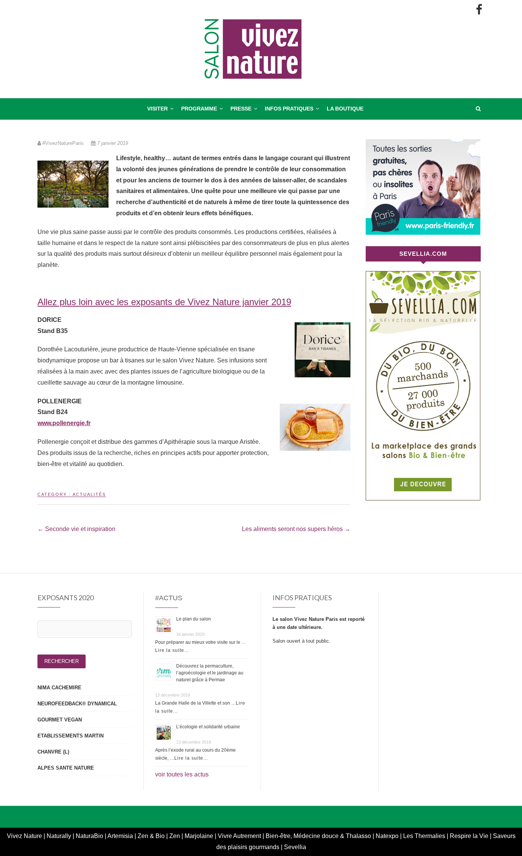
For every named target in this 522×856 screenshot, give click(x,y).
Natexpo (388, 836)
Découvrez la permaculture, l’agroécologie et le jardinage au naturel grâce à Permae (209, 672)
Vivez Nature (25, 836)
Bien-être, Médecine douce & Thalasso (318, 836)
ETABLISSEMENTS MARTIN (70, 736)
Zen (175, 836)
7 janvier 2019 (112, 143)
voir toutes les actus (182, 774)
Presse (240, 109)
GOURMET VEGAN (59, 720)
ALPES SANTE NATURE (65, 768)
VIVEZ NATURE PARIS (73, 102)
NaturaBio (90, 836)
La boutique (345, 109)
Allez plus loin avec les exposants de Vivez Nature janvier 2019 (164, 302)
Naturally (60, 836)
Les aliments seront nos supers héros (296, 529)
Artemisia (121, 836)
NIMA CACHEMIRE (59, 687)
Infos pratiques (289, 109)
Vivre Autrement (240, 836)
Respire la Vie (469, 836)
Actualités (89, 494)
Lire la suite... (172, 650)
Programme (199, 109)
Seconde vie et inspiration (76, 529)
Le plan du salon (193, 619)
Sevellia (295, 847)
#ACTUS (168, 598)
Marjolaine (200, 836)
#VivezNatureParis (63, 143)
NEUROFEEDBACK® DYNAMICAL (77, 704)
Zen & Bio (152, 836)
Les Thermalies (424, 836)
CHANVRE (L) (53, 752)
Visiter (157, 109)
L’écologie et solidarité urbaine (208, 726)
